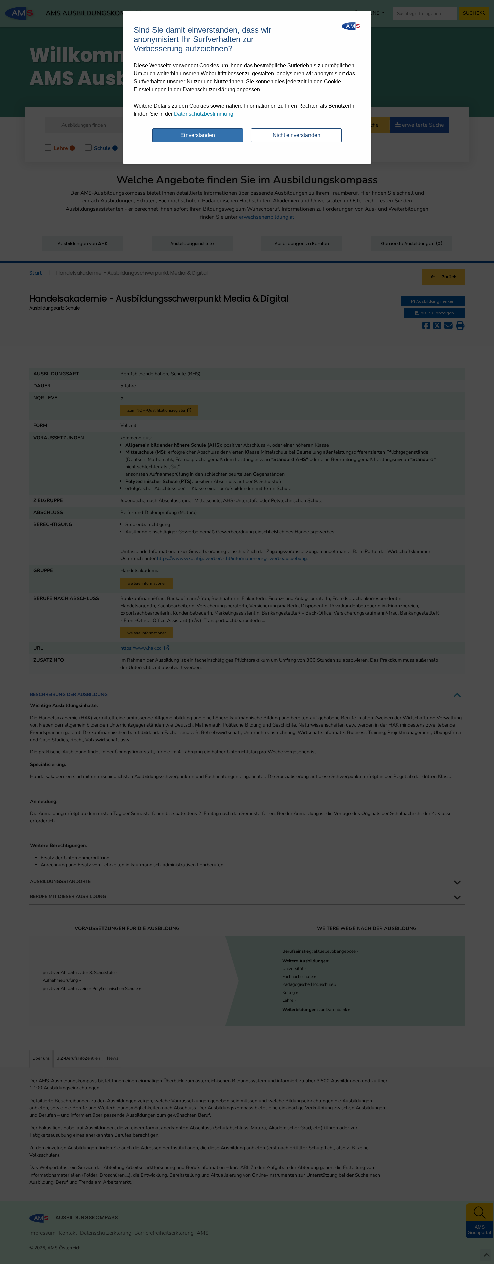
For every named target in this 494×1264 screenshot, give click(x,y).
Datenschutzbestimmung (203, 114)
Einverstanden (197, 135)
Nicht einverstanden (296, 135)
